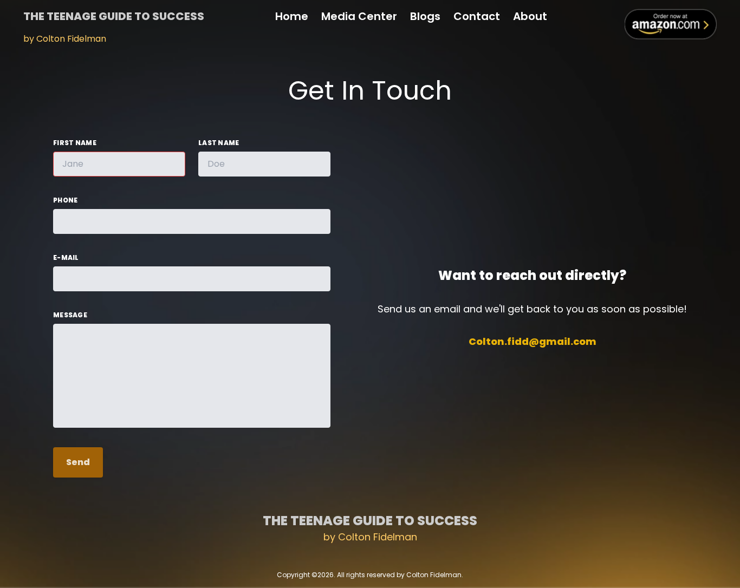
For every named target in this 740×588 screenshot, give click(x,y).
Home (291, 16)
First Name (74, 143)
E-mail (66, 257)
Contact (476, 16)
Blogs (425, 16)
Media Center (359, 16)
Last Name (218, 143)
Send (78, 462)
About (530, 16)
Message (70, 315)
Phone (65, 200)
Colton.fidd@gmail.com (532, 341)
